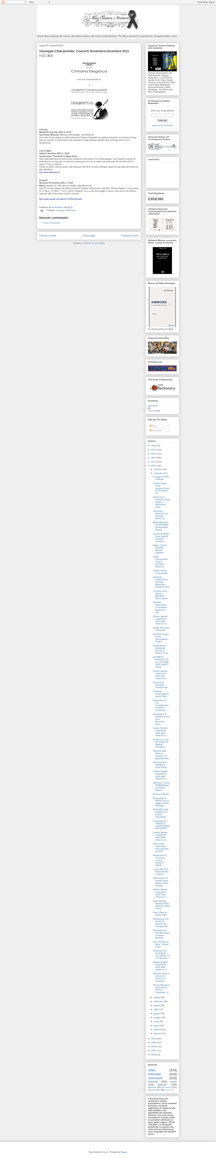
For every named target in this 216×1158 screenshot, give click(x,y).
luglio (156, 1009)
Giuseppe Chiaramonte (66, 210)
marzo (157, 1025)
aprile (156, 1021)
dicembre (158, 469)
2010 (153, 1038)
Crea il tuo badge (154, 411)
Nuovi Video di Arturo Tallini (160, 913)
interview (152, 1087)
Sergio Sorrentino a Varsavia (161, 629)
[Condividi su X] (46, 55)
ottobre (157, 997)
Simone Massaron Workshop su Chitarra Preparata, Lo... (161, 988)
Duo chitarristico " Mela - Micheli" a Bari (161, 944)
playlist (167, 1090)
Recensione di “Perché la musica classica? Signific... (159, 860)
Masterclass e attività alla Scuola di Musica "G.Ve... (161, 649)
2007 (153, 1050)
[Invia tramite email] (40, 55)
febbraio (158, 1029)
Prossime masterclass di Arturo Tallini (161, 693)
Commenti (156, 430)
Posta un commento (51, 223)
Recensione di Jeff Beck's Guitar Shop (159, 764)
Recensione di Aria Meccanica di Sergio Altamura (161, 934)
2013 (153, 457)
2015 (153, 449)
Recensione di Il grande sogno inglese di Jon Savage (160, 882)
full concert (167, 1087)
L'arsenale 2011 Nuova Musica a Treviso (161, 871)
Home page (89, 235)
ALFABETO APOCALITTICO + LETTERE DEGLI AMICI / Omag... (161, 662)
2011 (153, 466)
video (152, 1070)
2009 (153, 1042)
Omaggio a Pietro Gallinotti (161, 478)
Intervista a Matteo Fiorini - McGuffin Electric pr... (161, 515)
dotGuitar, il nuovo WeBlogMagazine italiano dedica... (161, 786)
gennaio (158, 1033)
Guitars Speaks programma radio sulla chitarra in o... (160, 620)
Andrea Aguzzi (57, 207)
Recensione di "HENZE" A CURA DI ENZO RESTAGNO (161, 824)
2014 (153, 453)
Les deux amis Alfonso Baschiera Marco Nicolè (160, 595)
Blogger (124, 1152)
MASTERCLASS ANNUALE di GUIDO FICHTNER (160, 813)
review (173, 1081)
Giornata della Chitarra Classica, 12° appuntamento (161, 754)
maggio (157, 1017)
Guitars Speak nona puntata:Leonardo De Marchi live (161, 488)
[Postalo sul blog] (43, 55)
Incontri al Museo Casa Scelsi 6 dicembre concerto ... (161, 537)
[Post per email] (41, 210)
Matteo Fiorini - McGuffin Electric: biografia (160, 549)
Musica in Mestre (161, 794)
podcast (162, 1084)
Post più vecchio (130, 235)
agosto (157, 1005)
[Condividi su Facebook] (48, 55)
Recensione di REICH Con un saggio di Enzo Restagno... (161, 802)
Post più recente (47, 235)
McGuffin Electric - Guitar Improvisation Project (161, 638)
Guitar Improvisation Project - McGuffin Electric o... (160, 562)
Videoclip (153, 1081)
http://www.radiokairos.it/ (49, 172)
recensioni (155, 1078)
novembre (159, 473)
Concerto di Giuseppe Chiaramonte (160, 684)
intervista (154, 1074)
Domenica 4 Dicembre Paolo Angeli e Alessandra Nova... (161, 502)
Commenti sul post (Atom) (93, 243)
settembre (159, 1001)
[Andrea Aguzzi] (149, 408)
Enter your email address (162, 110)
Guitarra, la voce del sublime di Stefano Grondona (161, 743)
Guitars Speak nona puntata (160, 571)
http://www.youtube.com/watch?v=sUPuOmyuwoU (60, 199)
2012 (153, 462)
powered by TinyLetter (162, 125)
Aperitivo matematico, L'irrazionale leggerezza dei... (160, 607)
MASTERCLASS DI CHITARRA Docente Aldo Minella (160, 526)
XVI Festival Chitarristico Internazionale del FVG (161, 847)
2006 (153, 1054)
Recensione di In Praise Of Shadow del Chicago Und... (161, 922)
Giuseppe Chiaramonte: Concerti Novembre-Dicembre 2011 (161, 582)
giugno (157, 1013)
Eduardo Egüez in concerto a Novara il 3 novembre (161, 977)
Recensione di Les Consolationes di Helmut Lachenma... (161, 705)
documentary (154, 1090)
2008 (153, 1046)
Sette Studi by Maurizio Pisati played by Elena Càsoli (161, 904)
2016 (153, 445)
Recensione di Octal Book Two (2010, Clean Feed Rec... (161, 954)
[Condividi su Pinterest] (51, 55)
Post (153, 426)
